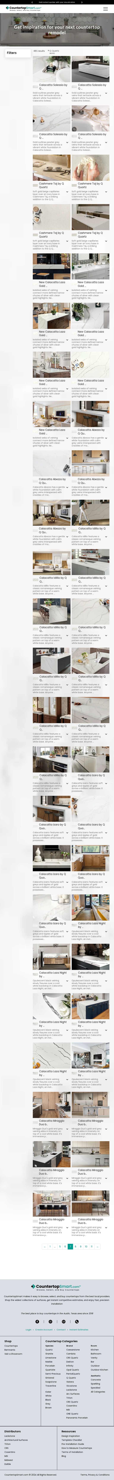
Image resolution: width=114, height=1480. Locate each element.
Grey (47, 1403)
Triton (69, 1397)
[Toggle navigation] (105, 9)
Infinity (69, 1365)
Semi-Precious (53, 1373)
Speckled (95, 1387)
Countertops (11, 1345)
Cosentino (71, 1405)
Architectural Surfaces (16, 1440)
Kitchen (95, 1349)
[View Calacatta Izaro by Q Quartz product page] (90, 759)
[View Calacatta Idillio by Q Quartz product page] (90, 513)
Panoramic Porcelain (77, 1417)
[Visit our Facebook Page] (37, 1321)
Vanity (94, 1357)
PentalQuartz (73, 1373)
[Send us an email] (63, 1321)
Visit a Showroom (13, 1353)
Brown (48, 1407)
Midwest (8, 1460)
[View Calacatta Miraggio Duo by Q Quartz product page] (52, 1105)
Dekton (70, 1361)
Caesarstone (73, 1349)
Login (28, 1329)
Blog (64, 1456)
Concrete (96, 1379)
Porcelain (50, 1365)
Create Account (44, 1329)
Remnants (9, 1349)
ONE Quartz (72, 1413)
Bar (92, 1361)
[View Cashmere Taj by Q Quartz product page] (52, 168)
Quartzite (50, 1369)
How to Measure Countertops (77, 1448)
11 (91, 1246)
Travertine (50, 1385)
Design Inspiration (71, 1436)
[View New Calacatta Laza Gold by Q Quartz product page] (52, 266)
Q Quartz (71, 1377)
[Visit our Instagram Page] (50, 1321)
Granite (49, 1353)
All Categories (98, 1391)
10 (86, 1246)
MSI (68, 1409)
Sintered (49, 1377)
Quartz (49, 1349)
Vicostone (71, 1385)
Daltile (7, 1464)
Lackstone (71, 1389)
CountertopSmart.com (16, 1474)
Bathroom (96, 1353)
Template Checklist (72, 1440)
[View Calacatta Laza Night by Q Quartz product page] (90, 907)
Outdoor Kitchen (99, 1369)
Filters (12, 53)
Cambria (70, 1353)
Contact (61, 1329)
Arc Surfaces (73, 1393)
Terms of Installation (72, 1452)
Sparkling (95, 1383)
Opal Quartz (72, 1369)
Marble (48, 1361)
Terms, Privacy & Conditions (95, 1474)
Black (48, 1399)
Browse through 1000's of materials (57, 2)
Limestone (50, 1357)
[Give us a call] (77, 1321)
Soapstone (51, 1381)
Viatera (70, 1381)
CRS (6, 1448)
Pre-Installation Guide (73, 1444)
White (48, 1395)
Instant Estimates (78, 1329)
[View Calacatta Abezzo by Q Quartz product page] (90, 414)
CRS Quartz (72, 1357)
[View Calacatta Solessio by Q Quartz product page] (52, 69)
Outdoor (95, 1365)
